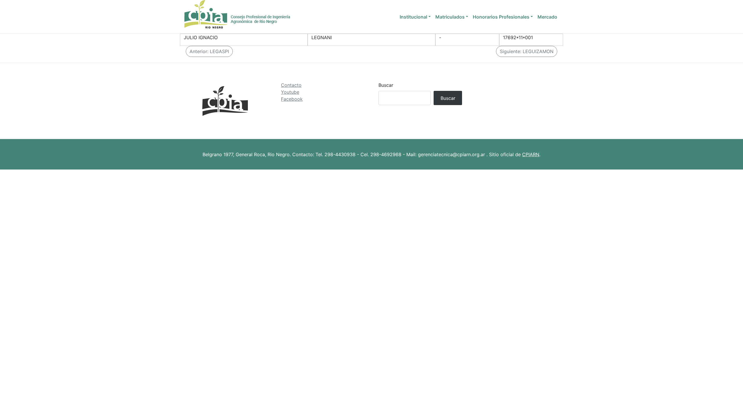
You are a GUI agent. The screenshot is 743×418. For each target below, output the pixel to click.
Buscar (385, 85)
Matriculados (450, 17)
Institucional (413, 17)
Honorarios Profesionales (501, 17)
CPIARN (530, 154)
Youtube (290, 92)
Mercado (547, 17)
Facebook (292, 99)
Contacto (291, 85)
